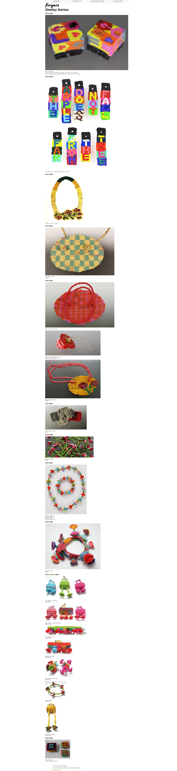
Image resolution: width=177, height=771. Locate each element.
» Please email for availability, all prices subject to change (66, 767)
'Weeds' (52, 574)
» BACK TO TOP (56, 770)
